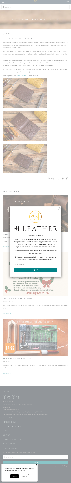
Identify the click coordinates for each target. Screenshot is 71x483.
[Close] (36, 465)
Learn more (22, 471)
